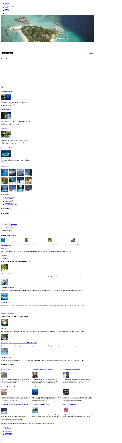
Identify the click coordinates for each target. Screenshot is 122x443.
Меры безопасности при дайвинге (40, 387)
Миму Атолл (4, 128)
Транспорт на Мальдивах (7, 287)
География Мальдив (6, 357)
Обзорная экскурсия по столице (40, 404)
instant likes (3, 313)
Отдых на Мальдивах (6, 273)
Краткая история (5, 369)
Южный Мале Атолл (6, 302)
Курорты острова (21, 423)
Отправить (5, 258)
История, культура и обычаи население (35, 423)
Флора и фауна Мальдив (69, 404)
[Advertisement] (47, 47)
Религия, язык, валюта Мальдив (71, 369)
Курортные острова (6, 109)
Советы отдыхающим (53, 244)
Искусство (3, 328)
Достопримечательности (11, 423)
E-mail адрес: (4, 255)
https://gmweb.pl (10, 313)
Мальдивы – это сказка (30, 244)
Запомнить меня (6, 230)
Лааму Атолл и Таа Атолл (7, 147)
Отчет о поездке (75, 244)
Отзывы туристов (49, 423)
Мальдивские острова (6, 91)
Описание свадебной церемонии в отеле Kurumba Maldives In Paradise (19, 343)
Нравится (91, 53)
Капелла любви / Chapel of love (9, 387)
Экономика (66, 387)
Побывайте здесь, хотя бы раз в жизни (42, 369)
